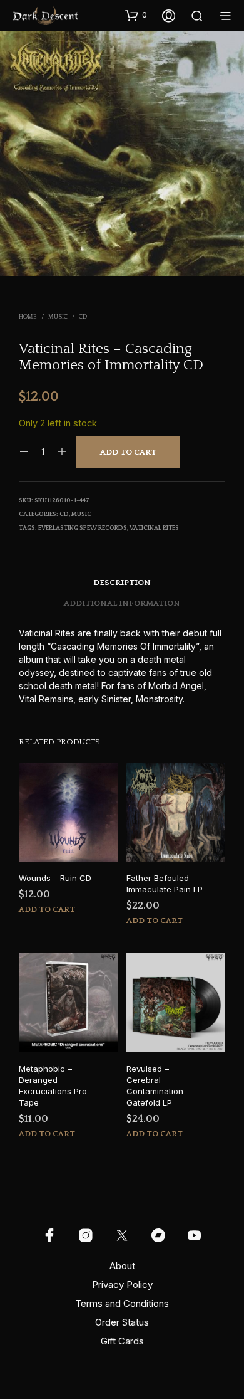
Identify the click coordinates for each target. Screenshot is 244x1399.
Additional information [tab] (122, 603)
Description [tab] (122, 582)
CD (83, 317)
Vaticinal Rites (154, 528)
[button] (136, 15)
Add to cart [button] (47, 909)
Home (28, 317)
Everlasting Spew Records (82, 528)
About (122, 1266)
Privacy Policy (122, 1285)
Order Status (122, 1322)
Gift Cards (122, 1341)
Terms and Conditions (122, 1303)
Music (58, 317)
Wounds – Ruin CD (55, 878)
